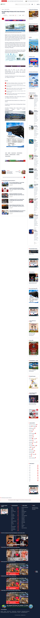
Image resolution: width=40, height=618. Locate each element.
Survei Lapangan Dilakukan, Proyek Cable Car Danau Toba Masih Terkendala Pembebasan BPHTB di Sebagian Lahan (16, 183)
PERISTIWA (30, 442)
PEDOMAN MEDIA (14, 611)
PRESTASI (14, 523)
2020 (33, 475)
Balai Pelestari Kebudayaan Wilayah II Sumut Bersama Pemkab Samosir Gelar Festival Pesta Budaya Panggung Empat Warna (15, 83)
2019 (33, 477)
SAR (14, 525)
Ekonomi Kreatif (14, 511)
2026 (33, 465)
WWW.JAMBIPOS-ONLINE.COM (25, 611)
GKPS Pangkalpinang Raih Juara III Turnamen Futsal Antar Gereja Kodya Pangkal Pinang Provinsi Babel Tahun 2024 (36, 215)
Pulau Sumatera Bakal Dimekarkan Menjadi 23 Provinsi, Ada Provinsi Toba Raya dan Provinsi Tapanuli (36, 140)
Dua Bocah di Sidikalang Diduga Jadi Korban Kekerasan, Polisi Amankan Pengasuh (15, 91)
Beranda (3, 9)
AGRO (14, 507)
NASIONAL (30, 438)
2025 (33, 467)
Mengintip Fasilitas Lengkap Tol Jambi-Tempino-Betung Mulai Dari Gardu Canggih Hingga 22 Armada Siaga (15, 94)
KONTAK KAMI (19, 611)
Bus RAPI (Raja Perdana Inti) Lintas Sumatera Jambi (36, 185)
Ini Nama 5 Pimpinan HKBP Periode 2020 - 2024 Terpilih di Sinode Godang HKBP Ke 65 (36, 169)
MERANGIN (31, 435)
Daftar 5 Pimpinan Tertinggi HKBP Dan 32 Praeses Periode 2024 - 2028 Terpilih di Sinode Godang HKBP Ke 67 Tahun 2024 (36, 230)
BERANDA (2, 611)
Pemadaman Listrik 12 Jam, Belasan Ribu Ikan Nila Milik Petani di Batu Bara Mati (16, 200)
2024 (33, 468)
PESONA (14, 522)
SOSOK (30, 454)
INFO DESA (14, 514)
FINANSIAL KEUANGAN (32, 424)
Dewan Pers (18, 612)
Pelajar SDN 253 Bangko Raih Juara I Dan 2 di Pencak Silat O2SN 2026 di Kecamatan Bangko (17, 211)
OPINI (35, 438)
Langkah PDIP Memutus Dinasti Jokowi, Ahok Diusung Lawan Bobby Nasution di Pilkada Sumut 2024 (36, 199)
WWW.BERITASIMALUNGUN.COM (5, 612)
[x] (3, 23)
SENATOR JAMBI (14, 526)
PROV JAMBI (31, 445)
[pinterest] (3, 29)
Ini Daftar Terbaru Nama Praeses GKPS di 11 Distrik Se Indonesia (36, 156)
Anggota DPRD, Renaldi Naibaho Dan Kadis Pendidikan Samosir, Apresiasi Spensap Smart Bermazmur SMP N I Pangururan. (15, 89)
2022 (33, 472)
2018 (33, 479)
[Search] (29, 4)
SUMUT (34, 454)
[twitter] (36, 574)
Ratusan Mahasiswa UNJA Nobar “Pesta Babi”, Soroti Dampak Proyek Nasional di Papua (16, 205)
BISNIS (14, 508)
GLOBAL (30, 426)
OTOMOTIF (30, 440)
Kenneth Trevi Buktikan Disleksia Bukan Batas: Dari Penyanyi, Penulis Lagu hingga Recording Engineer (16, 189)
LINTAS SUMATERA (32, 433)
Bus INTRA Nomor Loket (36, 126)
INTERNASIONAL (31, 428)
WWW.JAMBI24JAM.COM (24, 612)
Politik (33, 447)
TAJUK (30, 456)
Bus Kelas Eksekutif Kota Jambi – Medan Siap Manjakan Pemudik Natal (36, 111)
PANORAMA (6, 154)
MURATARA (14, 518)
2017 (33, 480)
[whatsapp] (3, 27)
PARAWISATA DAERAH (12, 154)
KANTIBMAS (14, 515)
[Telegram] (3, 25)
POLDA (35, 442)
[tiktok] (37, 574)
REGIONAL (18, 154)
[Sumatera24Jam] (3, 4)
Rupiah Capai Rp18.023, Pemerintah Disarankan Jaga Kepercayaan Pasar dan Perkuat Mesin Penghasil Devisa (16, 194)
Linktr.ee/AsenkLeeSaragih (13, 612)
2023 (33, 470)
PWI (29, 447)
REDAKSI (5, 611)
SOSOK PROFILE (14, 529)
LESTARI (30, 431)
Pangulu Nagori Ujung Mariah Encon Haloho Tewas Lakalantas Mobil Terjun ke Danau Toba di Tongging (36, 95)
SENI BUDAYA (31, 452)
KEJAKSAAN (31, 430)
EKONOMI (14, 510)
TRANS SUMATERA (6, 9)
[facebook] (3, 21)
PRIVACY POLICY (9, 611)
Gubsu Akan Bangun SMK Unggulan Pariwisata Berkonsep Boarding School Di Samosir (15, 86)
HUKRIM (34, 426)
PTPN (35, 445)
